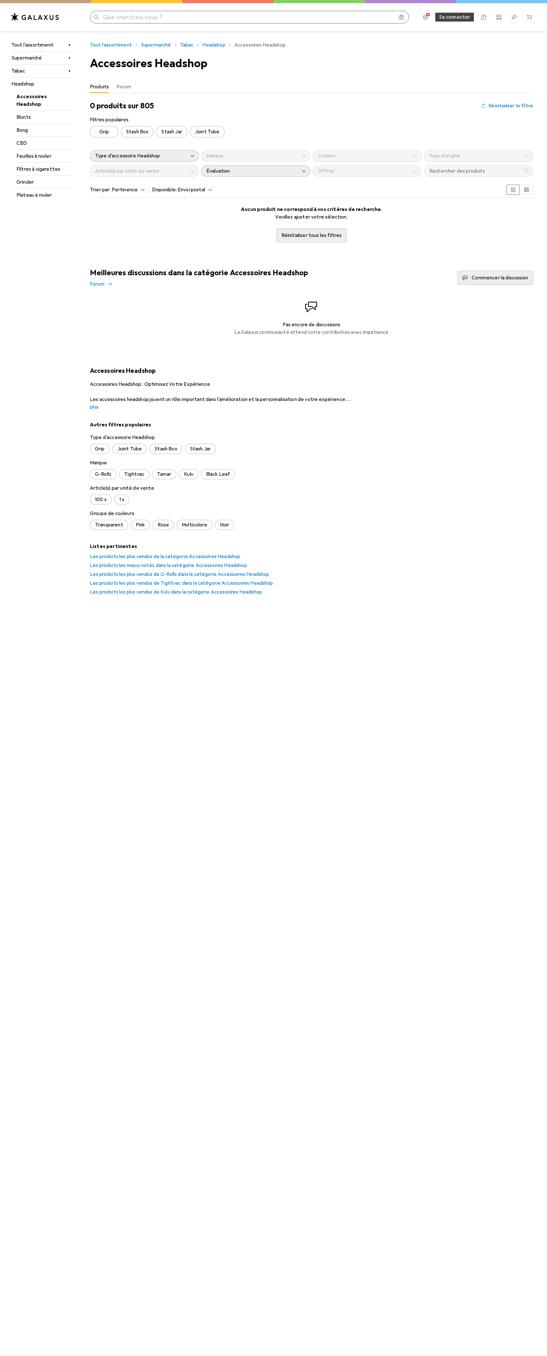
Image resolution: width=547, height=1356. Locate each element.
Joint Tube (207, 132)
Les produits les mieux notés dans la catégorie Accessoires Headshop (168, 565)
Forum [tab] (123, 87)
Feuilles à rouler (34, 156)
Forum (97, 284)
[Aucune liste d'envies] (514, 17)
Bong (22, 130)
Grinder (25, 182)
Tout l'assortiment (32, 45)
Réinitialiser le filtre (510, 105)
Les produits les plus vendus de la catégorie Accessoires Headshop (165, 556)
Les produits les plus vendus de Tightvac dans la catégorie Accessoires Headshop (181, 583)
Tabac (18, 71)
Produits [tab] (99, 87)
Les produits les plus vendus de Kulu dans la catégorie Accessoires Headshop (176, 592)
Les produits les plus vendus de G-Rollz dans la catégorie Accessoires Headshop (179, 574)
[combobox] (127, 189)
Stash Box (137, 132)
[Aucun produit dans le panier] (529, 17)
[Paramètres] (425, 17)
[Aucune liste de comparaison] (499, 17)
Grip (104, 132)
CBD (21, 143)
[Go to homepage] (35, 17)
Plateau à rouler (34, 195)
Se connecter (454, 17)
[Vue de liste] (526, 190)
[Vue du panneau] (513, 190)
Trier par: (100, 190)
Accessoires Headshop (31, 100)
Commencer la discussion (500, 278)
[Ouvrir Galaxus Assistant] (484, 17)
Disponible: (164, 190)
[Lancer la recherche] (96, 17)
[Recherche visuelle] (401, 17)
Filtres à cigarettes (38, 169)
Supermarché (26, 58)
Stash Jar (171, 132)
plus (94, 407)
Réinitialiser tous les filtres (311, 235)
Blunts (23, 117)
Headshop (22, 84)
